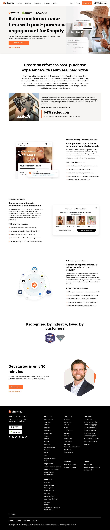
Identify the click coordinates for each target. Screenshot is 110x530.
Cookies (35, 521)
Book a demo (87, 3)
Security (27, 521)
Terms (19, 521)
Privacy (11, 521)
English (13, 514)
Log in (72, 3)
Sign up (78, 3)
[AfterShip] (9, 3)
